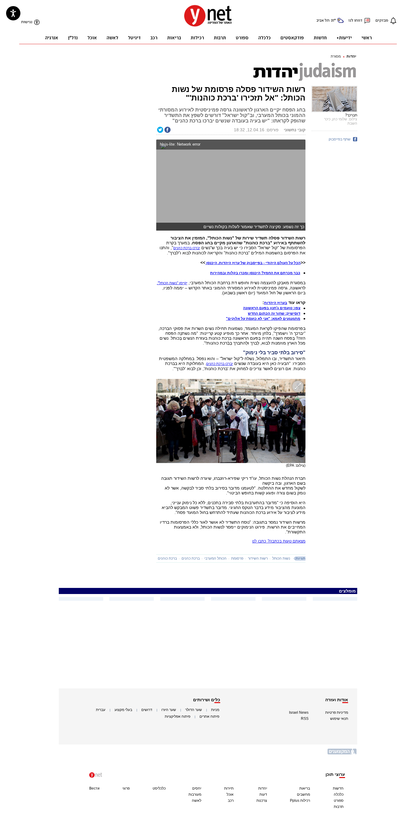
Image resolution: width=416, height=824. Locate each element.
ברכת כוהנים (167, 558)
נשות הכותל (281, 558)
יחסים (196, 788)
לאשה (196, 800)
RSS (304, 718)
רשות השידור (258, 558)
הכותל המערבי (215, 558)
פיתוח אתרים (209, 716)
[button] (299, 145)
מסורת (336, 56)
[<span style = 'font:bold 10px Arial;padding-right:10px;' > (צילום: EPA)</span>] (230, 421)
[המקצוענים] (342, 753)
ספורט (339, 800)
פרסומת (237, 558)
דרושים (146, 710)
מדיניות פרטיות (336, 712)
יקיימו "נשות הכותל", (172, 283)
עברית (100, 710)
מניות (215, 710)
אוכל (230, 794)
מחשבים (303, 794)
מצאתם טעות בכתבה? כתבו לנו (278, 541)
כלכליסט (159, 788)
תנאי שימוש (339, 718)
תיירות (229, 788)
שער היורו (168, 710)
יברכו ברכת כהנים (186, 248)
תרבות (339, 807)
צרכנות (261, 800)
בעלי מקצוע (123, 710)
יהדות (351, 56)
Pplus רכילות (300, 800)
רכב (231, 800)
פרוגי (126, 788)
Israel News (298, 712)
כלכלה (339, 794)
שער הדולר (193, 710)
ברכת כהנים (191, 558)
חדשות (338, 788)
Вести (94, 788)
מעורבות (195, 794)
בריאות (304, 788)
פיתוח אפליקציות (177, 716)
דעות (263, 794)
